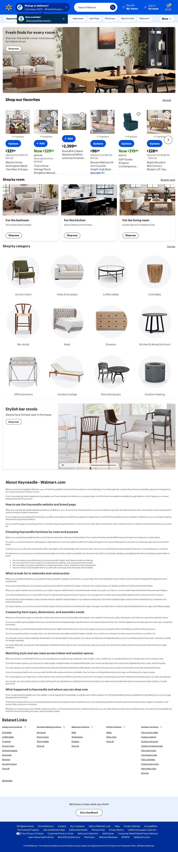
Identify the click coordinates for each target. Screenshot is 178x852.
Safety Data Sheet (78, 829)
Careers (62, 826)
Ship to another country (38, 20)
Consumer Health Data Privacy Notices (137, 833)
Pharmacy (110, 18)
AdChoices (108, 833)
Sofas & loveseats (9, 750)
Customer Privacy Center (61, 833)
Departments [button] (13, 18)
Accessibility (150, 826)
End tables (6, 732)
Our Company (77, 826)
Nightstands (77, 737)
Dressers (75, 741)
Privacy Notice (116, 829)
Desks (109, 732)
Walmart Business (108, 837)
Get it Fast (94, 18)
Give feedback (89, 812)
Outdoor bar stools (149, 741)
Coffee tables (8, 737)
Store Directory (46, 826)
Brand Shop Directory (69, 837)
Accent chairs (8, 746)
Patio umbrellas (148, 759)
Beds (74, 732)
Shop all (167, 100)
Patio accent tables (149, 732)
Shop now (14, 235)
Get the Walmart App (54, 829)
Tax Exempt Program (28, 829)
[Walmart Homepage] (8, 7)
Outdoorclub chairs (150, 764)
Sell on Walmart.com (100, 826)
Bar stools (41, 732)
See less (171, 246)
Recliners (6, 759)
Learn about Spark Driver (41, 837)
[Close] (64, 18)
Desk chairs (111, 737)
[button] (130, 7)
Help (117, 826)
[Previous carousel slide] (80, 465)
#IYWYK (126, 837)
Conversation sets (149, 755)
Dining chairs (43, 737)
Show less (7, 780)
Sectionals (6, 755)
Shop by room (168, 179)
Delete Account (142, 837)
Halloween (78, 18)
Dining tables (43, 741)
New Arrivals (127, 18)
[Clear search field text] (105, 7)
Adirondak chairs (148, 768)
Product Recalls (132, 826)
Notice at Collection (88, 833)
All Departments (25, 826)
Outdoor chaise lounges (152, 746)
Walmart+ (145, 18)
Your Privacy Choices (32, 833)
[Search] (113, 7)
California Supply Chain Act (142, 829)
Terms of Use (98, 829)
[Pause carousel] (63, 465)
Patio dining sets (148, 750)
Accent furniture (9, 764)
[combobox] (95, 7)
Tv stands (6, 741)
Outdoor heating (148, 737)
